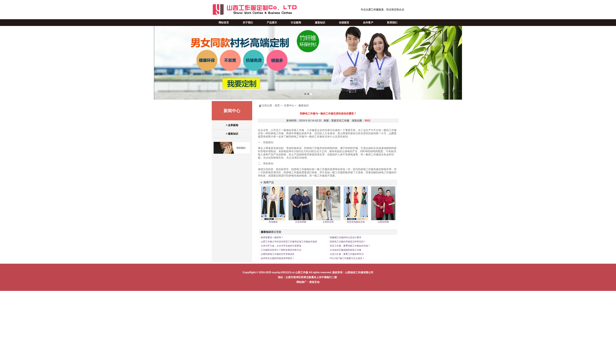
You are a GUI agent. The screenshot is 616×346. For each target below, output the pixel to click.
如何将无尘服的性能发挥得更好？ (278, 258)
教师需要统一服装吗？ (272, 237)
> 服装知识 (232, 133)
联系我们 (392, 22)
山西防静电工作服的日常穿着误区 (278, 254)
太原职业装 (328, 222)
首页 (277, 105)
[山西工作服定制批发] (308, 63)
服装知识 (320, 22)
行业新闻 (296, 22)
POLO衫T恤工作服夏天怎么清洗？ (347, 258)
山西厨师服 (383, 222)
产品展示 (272, 22)
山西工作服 (301, 272)
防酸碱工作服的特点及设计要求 (345, 237)
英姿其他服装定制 (356, 222)
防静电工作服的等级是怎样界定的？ (348, 241)
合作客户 (368, 22)
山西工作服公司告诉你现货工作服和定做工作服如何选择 (289, 241)
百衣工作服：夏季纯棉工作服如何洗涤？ (350, 245)
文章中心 (289, 105)
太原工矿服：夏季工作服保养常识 (347, 254)
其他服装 (273, 222)
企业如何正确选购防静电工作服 (345, 250)
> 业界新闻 (232, 125)
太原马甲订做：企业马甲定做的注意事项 (281, 245)
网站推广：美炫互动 (308, 282)
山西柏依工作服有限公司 (359, 272)
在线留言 (344, 22)
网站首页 (224, 22)
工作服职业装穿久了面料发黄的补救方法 (281, 250)
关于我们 (248, 22)
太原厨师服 (300, 222)
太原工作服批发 (375, 9)
